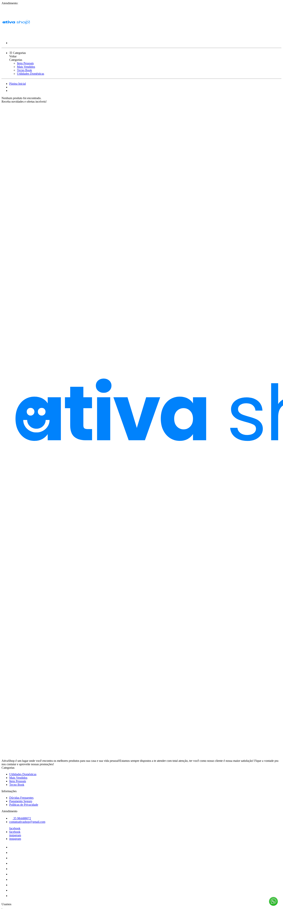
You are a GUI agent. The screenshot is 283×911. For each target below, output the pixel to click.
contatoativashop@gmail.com (27, 821)
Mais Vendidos (26, 66)
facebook (14, 828)
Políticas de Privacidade (23, 804)
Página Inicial (17, 83)
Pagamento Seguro (20, 801)
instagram (15, 835)
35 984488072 (22, 818)
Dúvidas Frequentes (21, 797)
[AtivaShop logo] (16, 36)
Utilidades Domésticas (30, 73)
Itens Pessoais (25, 63)
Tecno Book (24, 70)
